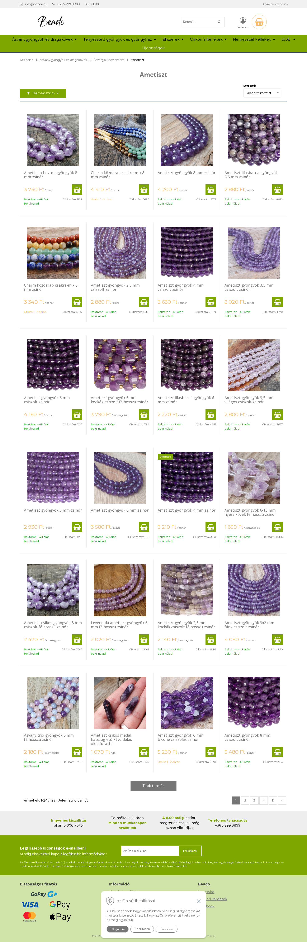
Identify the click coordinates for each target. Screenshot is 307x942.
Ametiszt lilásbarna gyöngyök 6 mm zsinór (186, 399)
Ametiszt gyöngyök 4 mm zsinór (187, 510)
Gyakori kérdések (275, 4)
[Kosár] (259, 22)
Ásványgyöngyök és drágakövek (63, 60)
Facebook (206, 906)
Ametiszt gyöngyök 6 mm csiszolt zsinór (47, 399)
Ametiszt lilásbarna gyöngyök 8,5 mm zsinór (251, 174)
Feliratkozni (190, 850)
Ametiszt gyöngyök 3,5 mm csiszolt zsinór (249, 287)
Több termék (153, 786)
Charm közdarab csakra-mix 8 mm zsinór (117, 174)
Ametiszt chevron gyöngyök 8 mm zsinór (50, 174)
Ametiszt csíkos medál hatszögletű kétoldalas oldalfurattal (111, 739)
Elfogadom (117, 929)
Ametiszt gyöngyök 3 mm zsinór (53, 510)
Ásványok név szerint (109, 60)
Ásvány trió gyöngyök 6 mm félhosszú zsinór (49, 737)
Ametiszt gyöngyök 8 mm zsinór (187, 172)
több (286, 39)
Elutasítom (167, 929)
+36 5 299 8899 (68, 4)
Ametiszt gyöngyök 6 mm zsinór (120, 510)
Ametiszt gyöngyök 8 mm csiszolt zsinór (247, 737)
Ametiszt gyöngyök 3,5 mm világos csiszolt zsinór (249, 399)
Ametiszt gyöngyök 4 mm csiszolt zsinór (180, 287)
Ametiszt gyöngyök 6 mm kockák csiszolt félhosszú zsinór (119, 399)
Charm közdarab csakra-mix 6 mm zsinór (50, 287)
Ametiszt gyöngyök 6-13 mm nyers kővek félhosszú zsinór (250, 512)
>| (282, 801)
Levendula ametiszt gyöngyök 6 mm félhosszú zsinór (119, 624)
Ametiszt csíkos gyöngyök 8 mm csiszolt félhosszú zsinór (53, 624)
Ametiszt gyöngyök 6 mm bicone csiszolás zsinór (180, 737)
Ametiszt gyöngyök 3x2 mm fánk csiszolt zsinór (249, 624)
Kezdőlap (26, 60)
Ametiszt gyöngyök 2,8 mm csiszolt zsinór (115, 287)
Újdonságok (153, 48)
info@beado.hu (36, 4)
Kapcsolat (206, 892)
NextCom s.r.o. (206, 935)
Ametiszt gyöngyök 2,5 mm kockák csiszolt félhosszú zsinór (186, 624)
